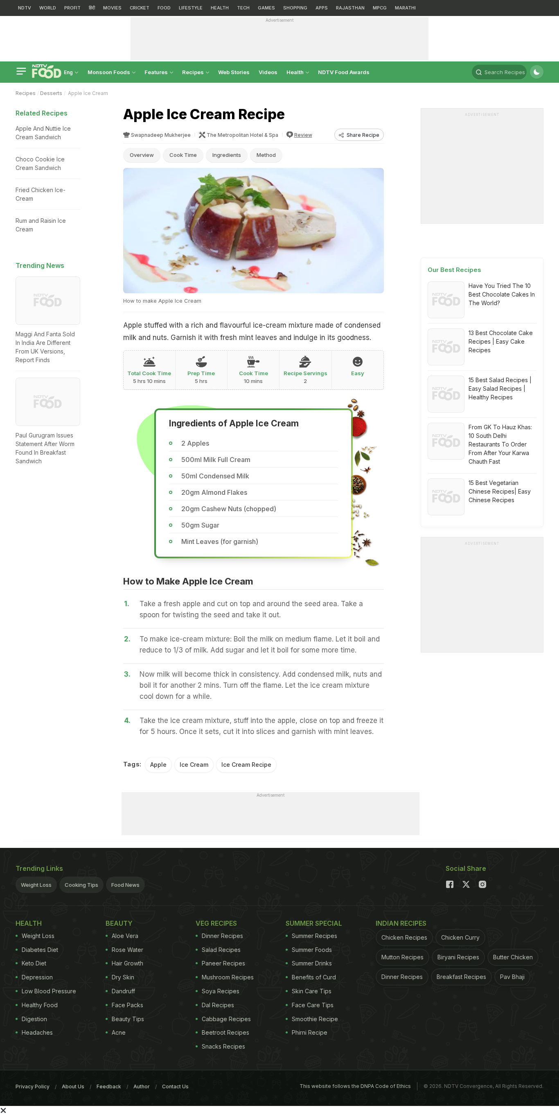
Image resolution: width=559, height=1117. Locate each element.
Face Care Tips (313, 1004)
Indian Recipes (401, 923)
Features (156, 72)
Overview (142, 155)
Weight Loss (36, 884)
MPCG (380, 8)
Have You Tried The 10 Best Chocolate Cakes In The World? (502, 294)
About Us (73, 1086)
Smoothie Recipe (315, 1018)
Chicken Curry (460, 937)
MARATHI (405, 8)
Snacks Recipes (223, 1046)
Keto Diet (34, 963)
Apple (158, 764)
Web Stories (234, 72)
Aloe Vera (125, 935)
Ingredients (226, 155)
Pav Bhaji (512, 976)
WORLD (47, 8)
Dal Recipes (218, 1004)
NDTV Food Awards (344, 72)
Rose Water (127, 949)
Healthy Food (40, 1004)
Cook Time (183, 155)
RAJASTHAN (350, 8)
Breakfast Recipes (461, 976)
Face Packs (127, 1004)
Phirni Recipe (309, 1032)
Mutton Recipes (402, 957)
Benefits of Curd (314, 977)
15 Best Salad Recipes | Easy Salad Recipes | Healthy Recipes (500, 388)
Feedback (109, 1086)
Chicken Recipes (404, 937)
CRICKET (139, 8)
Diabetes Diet (40, 949)
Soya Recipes (220, 991)
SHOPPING (295, 8)
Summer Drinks (312, 963)
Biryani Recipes (458, 957)
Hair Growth (127, 963)
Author (141, 1086)
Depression (37, 977)
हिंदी (92, 8)
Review (303, 135)
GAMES (266, 8)
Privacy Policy (33, 1086)
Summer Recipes (314, 935)
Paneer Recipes (223, 963)
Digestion (34, 1018)
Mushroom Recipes (228, 977)
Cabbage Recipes (226, 1018)
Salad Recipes (221, 949)
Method (266, 155)
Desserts (51, 93)
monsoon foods (109, 72)
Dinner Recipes (222, 935)
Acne (119, 1032)
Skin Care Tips (311, 991)
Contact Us (175, 1086)
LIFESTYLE (191, 8)
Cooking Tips (81, 884)
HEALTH (220, 8)
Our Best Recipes (454, 270)
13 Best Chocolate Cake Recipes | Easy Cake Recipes (501, 341)
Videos (268, 72)
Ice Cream (194, 764)
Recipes (193, 72)
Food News (125, 884)
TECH (243, 8)
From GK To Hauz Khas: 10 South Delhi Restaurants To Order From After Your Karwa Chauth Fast (500, 444)
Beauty (119, 923)
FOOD (164, 8)
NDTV (24, 8)
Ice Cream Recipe (246, 764)
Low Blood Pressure (49, 991)
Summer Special (314, 923)
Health (295, 72)
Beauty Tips (128, 1018)
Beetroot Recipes (225, 1032)
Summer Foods (312, 949)
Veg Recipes (216, 923)
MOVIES (112, 8)
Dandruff (123, 991)
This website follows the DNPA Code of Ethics (355, 1086)
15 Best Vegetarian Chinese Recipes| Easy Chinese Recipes (500, 491)
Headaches (37, 1032)
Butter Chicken (513, 957)
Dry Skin (123, 977)
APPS (322, 8)
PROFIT (72, 8)
